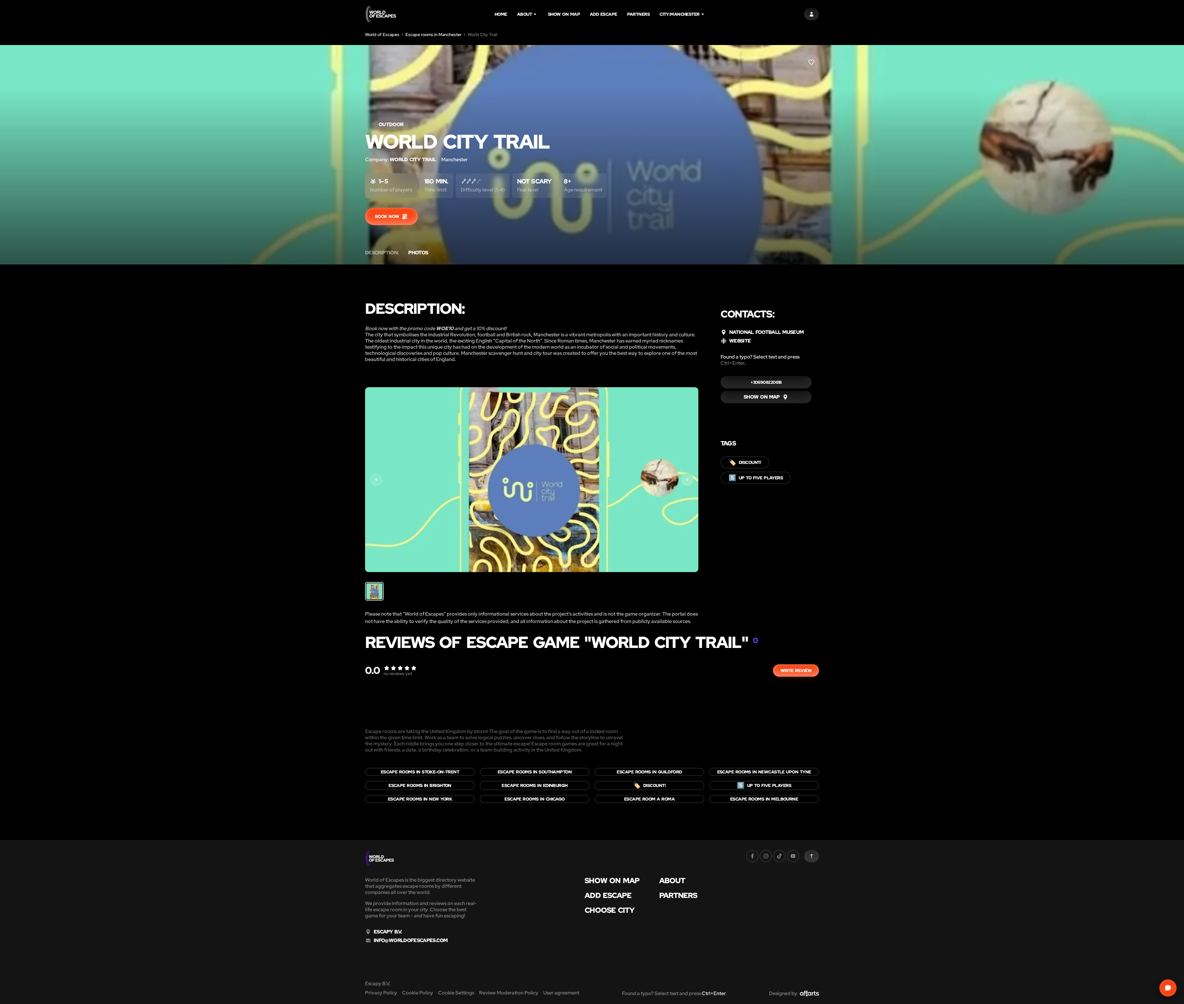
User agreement (561, 993)
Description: (381, 253)
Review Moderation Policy (508, 993)
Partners (638, 14)
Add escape (603, 14)
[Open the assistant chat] (1168, 988)
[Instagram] (766, 856)
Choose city (610, 910)
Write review (796, 670)
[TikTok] (779, 856)
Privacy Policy (381, 993)
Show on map (564, 14)
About (524, 14)
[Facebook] (752, 856)
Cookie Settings (456, 993)
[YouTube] (793, 856)
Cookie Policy (417, 993)
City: (680, 14)
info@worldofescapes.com (410, 940)
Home (501, 14)
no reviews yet (398, 673)
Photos (418, 253)
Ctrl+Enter (732, 363)
